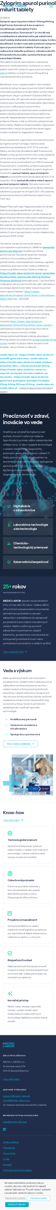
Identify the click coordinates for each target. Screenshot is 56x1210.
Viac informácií (11, 1079)
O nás (6, 1158)
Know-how (9, 1153)
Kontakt (7, 1164)
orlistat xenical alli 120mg (34, 365)
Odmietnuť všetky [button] (38, 1198)
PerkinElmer (25, 466)
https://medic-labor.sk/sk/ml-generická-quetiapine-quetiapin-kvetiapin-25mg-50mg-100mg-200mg (25, 380)
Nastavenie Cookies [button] (15, 1198)
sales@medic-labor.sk (15, 1121)
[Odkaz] (15, 6)
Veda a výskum (11, 1142)
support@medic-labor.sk (16, 1095)
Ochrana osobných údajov (17, 1170)
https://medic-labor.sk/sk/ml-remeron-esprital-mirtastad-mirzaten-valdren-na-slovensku (24, 373)
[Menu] (51, 6)
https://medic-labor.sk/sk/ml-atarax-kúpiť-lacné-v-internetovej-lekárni (27, 295)
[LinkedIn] (4, 1129)
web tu (3, 72)
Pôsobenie (9, 1147)
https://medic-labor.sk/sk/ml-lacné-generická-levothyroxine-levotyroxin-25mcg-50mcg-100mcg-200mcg (27, 277)
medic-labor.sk (8, 354)
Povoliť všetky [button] (17, 1204)
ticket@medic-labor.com (16, 1100)
